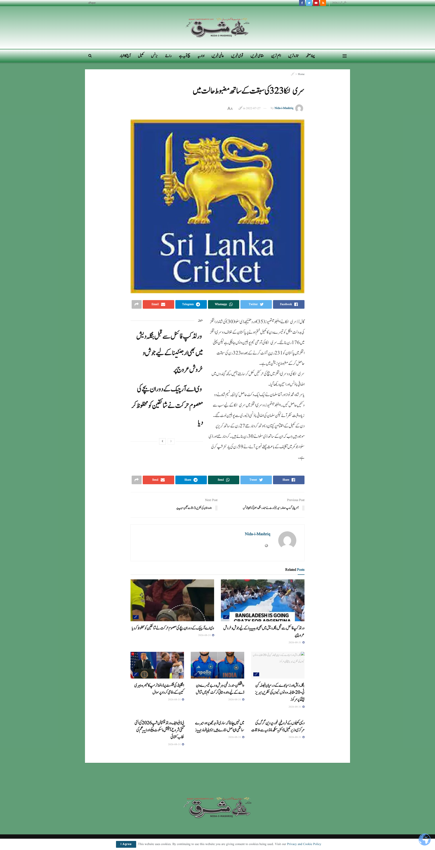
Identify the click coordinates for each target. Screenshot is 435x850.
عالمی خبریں (218, 56)
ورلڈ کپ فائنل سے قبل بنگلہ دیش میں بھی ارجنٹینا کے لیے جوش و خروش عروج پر (169, 353)
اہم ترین (276, 56)
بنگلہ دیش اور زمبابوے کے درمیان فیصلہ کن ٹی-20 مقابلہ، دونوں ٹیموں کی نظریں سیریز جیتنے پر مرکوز (279, 692)
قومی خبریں (237, 56)
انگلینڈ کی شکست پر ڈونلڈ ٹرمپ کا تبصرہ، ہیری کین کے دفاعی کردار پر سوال (159, 689)
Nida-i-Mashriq (284, 108)
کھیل (141, 56)
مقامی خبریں (257, 56)
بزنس (154, 56)
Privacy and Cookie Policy (304, 844)
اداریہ (201, 56)
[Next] (162, 441)
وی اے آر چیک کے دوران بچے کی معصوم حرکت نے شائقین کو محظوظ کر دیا (167, 405)
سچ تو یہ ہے (184, 56)
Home (301, 74)
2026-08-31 (295, 642)
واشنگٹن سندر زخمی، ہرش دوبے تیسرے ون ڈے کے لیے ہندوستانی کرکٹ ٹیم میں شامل (220, 689)
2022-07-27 (253, 108)
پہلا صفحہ (310, 56)
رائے (168, 56)
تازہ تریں (293, 56)
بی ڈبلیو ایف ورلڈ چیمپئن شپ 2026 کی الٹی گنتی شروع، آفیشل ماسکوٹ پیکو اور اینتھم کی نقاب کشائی (159, 730)
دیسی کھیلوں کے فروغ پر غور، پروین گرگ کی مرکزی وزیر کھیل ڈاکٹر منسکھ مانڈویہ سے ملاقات (277, 726)
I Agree (126, 844)
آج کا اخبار (125, 56)
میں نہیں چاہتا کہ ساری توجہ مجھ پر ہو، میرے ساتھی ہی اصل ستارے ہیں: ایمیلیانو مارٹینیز (219, 726)
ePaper (92, 3)
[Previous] (171, 441)
